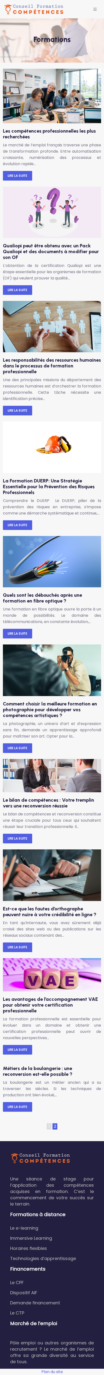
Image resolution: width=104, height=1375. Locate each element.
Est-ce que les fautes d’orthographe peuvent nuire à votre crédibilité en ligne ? (49, 911)
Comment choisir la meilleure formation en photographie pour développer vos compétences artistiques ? (50, 709)
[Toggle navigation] (95, 9)
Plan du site (52, 1372)
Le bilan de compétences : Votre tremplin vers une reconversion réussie (48, 803)
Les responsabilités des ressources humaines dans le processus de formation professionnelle (52, 365)
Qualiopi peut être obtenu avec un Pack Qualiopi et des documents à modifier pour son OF (51, 251)
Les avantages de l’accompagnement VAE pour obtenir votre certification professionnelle (50, 1005)
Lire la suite (17, 175)
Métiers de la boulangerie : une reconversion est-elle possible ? (37, 1071)
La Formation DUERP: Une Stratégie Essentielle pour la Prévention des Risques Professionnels (49, 486)
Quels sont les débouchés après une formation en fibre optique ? (42, 598)
